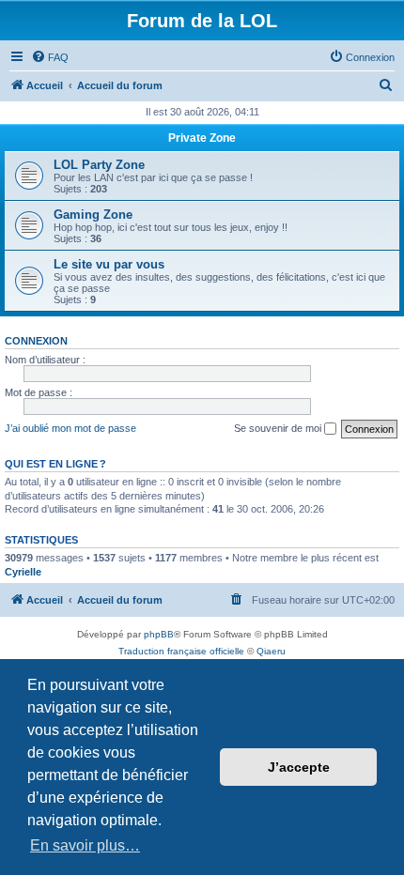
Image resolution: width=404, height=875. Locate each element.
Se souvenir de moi (279, 428)
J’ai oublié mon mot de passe (70, 428)
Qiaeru (271, 651)
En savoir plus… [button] (85, 845)
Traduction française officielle (181, 651)
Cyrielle (23, 571)
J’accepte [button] (299, 767)
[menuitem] (50, 57)
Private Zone (202, 138)
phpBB (159, 634)
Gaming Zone (93, 214)
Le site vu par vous (109, 264)
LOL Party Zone (99, 165)
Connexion (36, 340)
